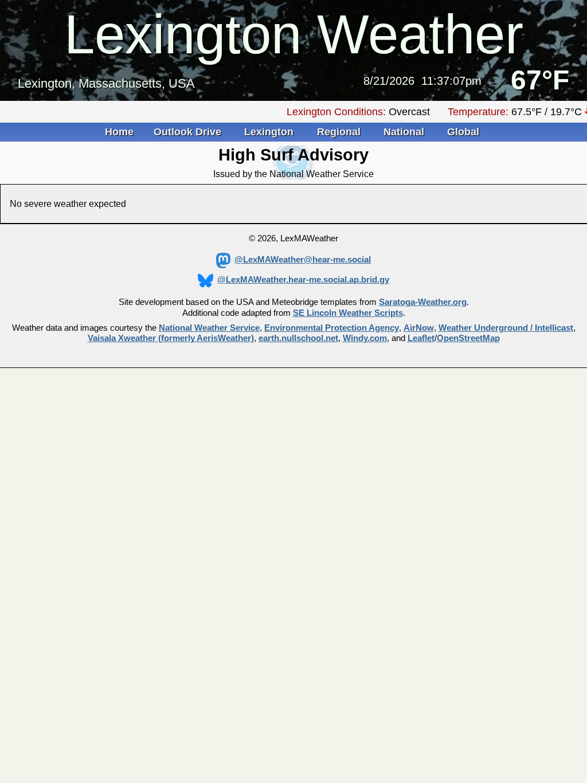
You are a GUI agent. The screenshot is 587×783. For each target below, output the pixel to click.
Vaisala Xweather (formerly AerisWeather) (171, 338)
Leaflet (421, 338)
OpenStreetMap (468, 338)
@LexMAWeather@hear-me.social (302, 259)
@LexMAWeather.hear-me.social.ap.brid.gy (303, 279)
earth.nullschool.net (298, 338)
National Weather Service (209, 327)
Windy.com (365, 338)
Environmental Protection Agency (331, 327)
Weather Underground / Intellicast (506, 327)
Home (119, 132)
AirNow (419, 327)
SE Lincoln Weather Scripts (348, 313)
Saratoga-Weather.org (423, 302)
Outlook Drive (189, 132)
